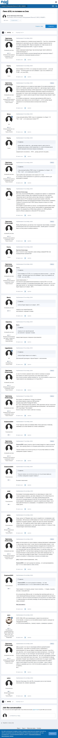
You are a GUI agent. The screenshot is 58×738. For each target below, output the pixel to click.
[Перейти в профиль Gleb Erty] (9, 327)
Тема (23, 728)
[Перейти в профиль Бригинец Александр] (4, 16)
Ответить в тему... (16, 715)
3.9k (9, 127)
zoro (8, 615)
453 (9, 310)
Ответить (51, 26)
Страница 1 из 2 (19, 32)
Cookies (39, 728)
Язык (18, 728)
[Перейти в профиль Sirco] (9, 119)
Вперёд (9, 32)
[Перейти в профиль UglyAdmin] (9, 353)
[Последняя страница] (13, 33)
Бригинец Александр (17, 15)
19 (9, 504)
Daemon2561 (8, 421)
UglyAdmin (8, 348)
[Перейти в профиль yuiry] (9, 520)
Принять (52, 733)
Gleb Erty (9, 322)
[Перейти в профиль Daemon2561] (9, 427)
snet (8, 491)
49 (9, 435)
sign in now (35, 709)
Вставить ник (19, 59)
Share (6, 20)
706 (9, 53)
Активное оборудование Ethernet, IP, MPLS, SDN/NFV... (31, 17)
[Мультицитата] (25, 60)
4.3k (9, 361)
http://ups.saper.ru (20, 604)
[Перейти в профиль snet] (9, 496)
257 (9, 335)
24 (9, 528)
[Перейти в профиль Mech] (9, 302)
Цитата (29, 59)
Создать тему (39, 26)
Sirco (8, 114)
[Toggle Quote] (18, 142)
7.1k (9, 628)
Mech (9, 297)
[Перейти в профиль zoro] (9, 620)
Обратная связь (31, 728)
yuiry (8, 515)
